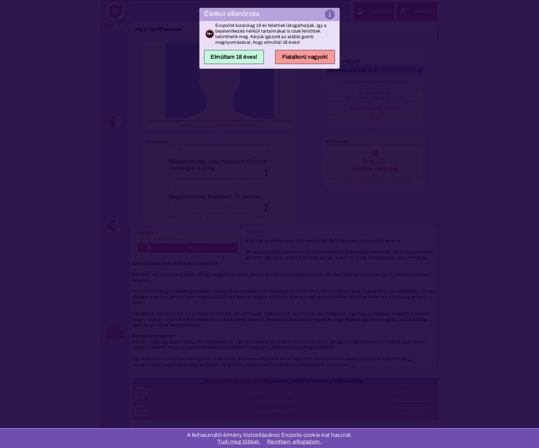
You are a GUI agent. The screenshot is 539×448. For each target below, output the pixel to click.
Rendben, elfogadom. (294, 442)
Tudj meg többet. (239, 442)
